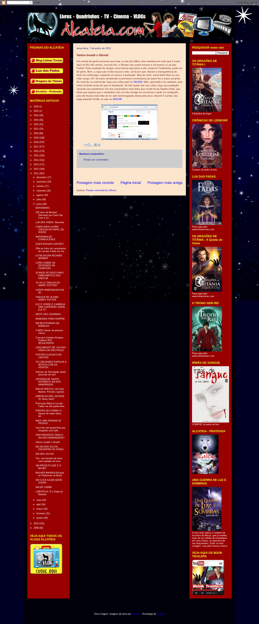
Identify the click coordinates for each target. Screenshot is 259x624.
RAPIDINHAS (43, 208)
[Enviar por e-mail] (85, 145)
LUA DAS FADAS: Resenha (50, 222)
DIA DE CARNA (44, 487)
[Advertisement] (141, 174)
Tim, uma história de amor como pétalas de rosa (49, 459)
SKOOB (138, 81)
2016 (36, 151)
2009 (36, 528)
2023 (36, 120)
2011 (36, 173)
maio (39, 500)
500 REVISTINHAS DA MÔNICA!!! (47, 324)
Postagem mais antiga (164, 183)
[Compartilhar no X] (92, 145)
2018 (36, 142)
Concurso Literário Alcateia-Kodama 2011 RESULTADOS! (50, 340)
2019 (36, 137)
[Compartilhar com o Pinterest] (99, 145)
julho (39, 199)
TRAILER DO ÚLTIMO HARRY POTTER (47, 298)
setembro (41, 190)
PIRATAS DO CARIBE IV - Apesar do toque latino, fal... (49, 413)
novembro (41, 181)
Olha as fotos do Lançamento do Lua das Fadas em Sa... (51, 250)
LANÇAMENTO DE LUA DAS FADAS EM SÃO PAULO (51, 349)
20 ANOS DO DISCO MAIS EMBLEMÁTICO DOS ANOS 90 (50, 275)
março (40, 509)
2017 (36, 146)
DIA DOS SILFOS (45, 454)
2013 (36, 164)
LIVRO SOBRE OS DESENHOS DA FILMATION (45, 265)
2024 (36, 115)
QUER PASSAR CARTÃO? (50, 244)
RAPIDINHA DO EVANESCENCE (46, 238)
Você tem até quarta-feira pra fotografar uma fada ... (50, 429)
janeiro (40, 517)
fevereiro (41, 513)
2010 (36, 523)
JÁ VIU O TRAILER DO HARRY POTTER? (48, 284)
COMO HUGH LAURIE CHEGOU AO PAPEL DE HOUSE (50, 229)
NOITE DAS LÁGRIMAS (48, 314)
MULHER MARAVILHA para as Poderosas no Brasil (50, 474)
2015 (36, 155)
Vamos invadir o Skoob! (48, 442)
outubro (40, 186)
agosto (40, 195)
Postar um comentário (96, 159)
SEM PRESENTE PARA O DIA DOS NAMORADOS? (50, 436)
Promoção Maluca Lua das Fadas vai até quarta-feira (50, 405)
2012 (36, 169)
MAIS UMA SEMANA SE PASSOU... (48, 422)
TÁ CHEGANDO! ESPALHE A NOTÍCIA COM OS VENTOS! (51, 365)
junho (39, 204)
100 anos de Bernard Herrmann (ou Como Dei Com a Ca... (49, 215)
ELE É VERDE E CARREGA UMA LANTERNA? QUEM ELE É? (50, 307)
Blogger (160, 614)
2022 (36, 124)
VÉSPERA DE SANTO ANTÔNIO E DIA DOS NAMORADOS (48, 382)
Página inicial (131, 183)
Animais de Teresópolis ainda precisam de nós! (51, 373)
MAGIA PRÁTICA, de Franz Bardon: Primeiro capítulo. (50, 390)
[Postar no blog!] (89, 145)
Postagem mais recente (95, 183)
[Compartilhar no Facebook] (95, 145)
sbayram (136, 614)
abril (38, 504)
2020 (36, 133)
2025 (36, 111)
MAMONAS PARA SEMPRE (50, 318)
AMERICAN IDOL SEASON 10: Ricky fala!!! (50, 397)
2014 (36, 160)
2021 (36, 128)
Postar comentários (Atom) (101, 190)
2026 (36, 106)
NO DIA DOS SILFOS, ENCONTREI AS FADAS (50, 448)
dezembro (41, 177)
